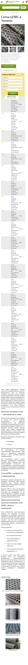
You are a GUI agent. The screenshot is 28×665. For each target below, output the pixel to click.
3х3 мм (3, 54)
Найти (23, 7)
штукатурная (5, 59)
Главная (3, 12)
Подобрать (13, 93)
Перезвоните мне (9, 70)
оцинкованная (5, 61)
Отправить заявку (9, 66)
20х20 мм (9, 56)
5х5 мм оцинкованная (12, 54)
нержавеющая (14, 59)
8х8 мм (3, 56)
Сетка (8, 12)
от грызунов (17, 56)
